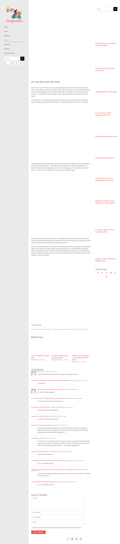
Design (63, 329)
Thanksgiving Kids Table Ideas (106, 92)
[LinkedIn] (111, 272)
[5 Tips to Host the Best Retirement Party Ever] (106, 102)
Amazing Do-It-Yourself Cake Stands (39, 416)
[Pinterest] (106, 277)
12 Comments (77, 329)
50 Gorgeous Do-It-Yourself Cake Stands (40, 425)
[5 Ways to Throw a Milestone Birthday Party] (106, 245)
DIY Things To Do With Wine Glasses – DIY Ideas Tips (43, 451)
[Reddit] (106, 272)
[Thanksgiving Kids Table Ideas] (106, 81)
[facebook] (20, 63)
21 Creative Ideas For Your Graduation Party (104, 231)
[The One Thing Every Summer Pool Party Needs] (106, 26)
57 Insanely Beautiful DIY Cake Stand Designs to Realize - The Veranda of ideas (49, 460)
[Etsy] (8, 63)
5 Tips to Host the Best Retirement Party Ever (103, 114)
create (86, 329)
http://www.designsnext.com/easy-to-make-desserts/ (49, 389)
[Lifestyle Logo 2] (14, 6)
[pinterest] (16, 63)
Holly (34, 329)
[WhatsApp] (115, 272)
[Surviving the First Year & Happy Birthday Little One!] (106, 168)
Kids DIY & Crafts (70, 329)
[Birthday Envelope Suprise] (106, 147)
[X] (102, 272)
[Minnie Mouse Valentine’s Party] (106, 126)
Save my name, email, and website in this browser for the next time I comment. (57, 527)
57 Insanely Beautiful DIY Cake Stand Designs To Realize (44, 481)
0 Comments (42, 359)
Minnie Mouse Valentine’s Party (106, 136)
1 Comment (65, 359)
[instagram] (12, 63)
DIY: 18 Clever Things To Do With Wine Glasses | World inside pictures (47, 398)
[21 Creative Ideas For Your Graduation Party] (106, 216)
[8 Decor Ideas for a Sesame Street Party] (106, 57)
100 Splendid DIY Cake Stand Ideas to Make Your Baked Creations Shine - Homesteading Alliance (54, 469)
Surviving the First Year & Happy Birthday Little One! (104, 179)
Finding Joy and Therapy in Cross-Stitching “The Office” (80, 358)
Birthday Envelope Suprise (104, 158)
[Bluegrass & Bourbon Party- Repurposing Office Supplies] (106, 190)
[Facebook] (97, 272)
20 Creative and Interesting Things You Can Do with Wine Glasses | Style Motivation (50, 380)
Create (59, 329)
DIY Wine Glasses (35, 438)
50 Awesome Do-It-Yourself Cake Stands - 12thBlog (43, 407)
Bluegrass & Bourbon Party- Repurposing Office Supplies (105, 202)
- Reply (55, 371)
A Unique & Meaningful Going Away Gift (60, 357)
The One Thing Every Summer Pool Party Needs (105, 44)
